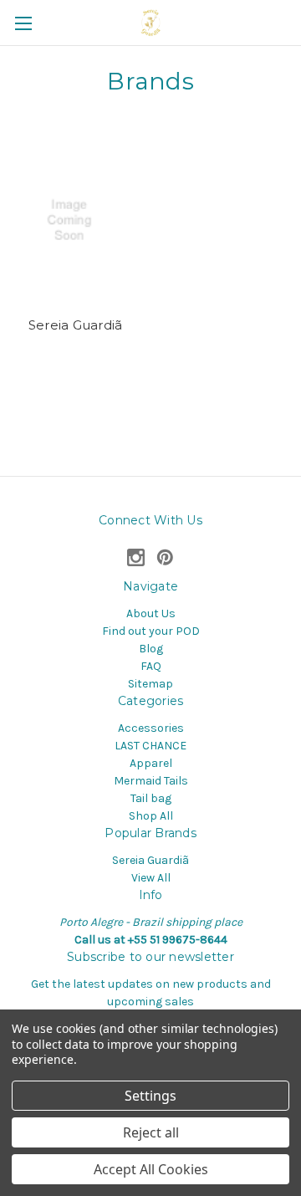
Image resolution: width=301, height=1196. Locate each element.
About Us (151, 613)
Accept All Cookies (151, 1169)
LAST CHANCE (150, 746)
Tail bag (150, 798)
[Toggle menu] (23, 23)
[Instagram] (136, 557)
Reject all (151, 1132)
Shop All (151, 816)
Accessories (151, 728)
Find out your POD (151, 631)
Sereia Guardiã (75, 325)
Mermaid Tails (151, 781)
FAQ (150, 666)
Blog (151, 648)
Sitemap (150, 684)
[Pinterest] (165, 557)
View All (151, 878)
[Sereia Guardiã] (76, 220)
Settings (150, 1095)
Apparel (151, 763)
